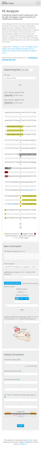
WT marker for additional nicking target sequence (20, 396)
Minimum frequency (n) (12, 371)
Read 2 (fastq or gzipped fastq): (14, 100)
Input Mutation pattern (12, 283)
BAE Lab (29, 440)
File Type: (7, 75)
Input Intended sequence (30, 283)
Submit (20, 426)
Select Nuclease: (9, 264)
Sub (26, 298)
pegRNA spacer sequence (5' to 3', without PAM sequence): (19, 273)
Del (21, 298)
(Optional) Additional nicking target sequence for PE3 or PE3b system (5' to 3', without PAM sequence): (21, 318)
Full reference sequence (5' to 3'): (14, 251)
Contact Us (23, 444)
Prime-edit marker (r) (12, 379)
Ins (17, 298)
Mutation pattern (9, 286)
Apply (22, 309)
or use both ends (31, 366)
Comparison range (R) (12, 359)
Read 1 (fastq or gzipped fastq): (14, 92)
